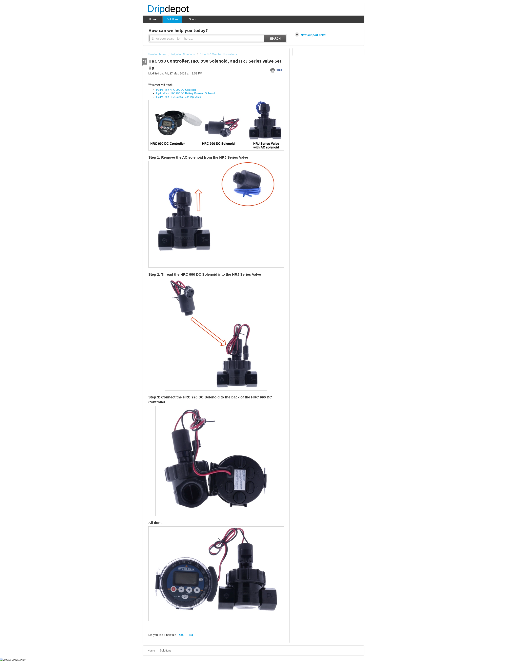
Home (152, 19)
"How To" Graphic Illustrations (218, 54)
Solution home (157, 54)
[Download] (246, 288)
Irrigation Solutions (183, 54)
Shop (192, 19)
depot (168, 9)
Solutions (172, 19)
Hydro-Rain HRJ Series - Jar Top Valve (178, 96)
